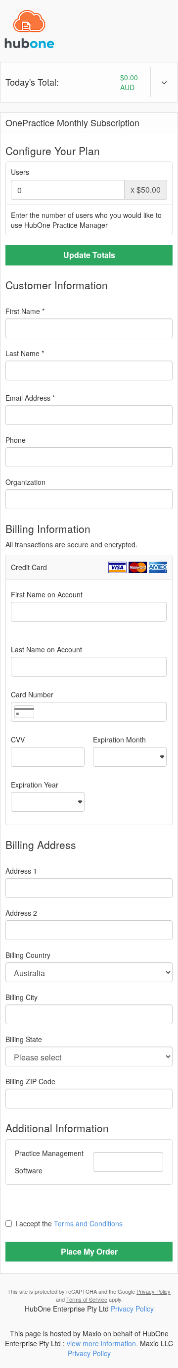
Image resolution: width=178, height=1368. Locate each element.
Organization (25, 482)
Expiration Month (119, 739)
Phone (15, 440)
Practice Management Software (49, 1161)
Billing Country (27, 955)
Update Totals (89, 255)
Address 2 (21, 913)
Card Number (32, 694)
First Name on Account (47, 594)
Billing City (21, 997)
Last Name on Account (46, 649)
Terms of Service (86, 1299)
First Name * (24, 311)
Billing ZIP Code (30, 1081)
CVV (18, 739)
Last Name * (24, 353)
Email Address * (30, 398)
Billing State (23, 1039)
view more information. (102, 1343)
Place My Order (89, 1251)
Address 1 (21, 871)
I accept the (69, 1223)
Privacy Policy (153, 1291)
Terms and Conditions (88, 1223)
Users (20, 172)
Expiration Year (34, 784)
